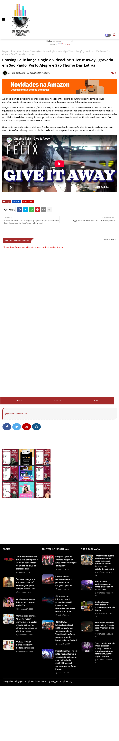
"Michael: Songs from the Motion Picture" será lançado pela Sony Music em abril (26, 584)
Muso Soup (22, 51)
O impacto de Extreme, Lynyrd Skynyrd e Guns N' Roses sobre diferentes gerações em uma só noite (65, 604)
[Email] (43, 209)
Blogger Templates (24, 681)
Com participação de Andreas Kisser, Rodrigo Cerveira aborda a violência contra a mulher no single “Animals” (105, 650)
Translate (67, 44)
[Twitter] (25, 209)
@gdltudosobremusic (15, 413)
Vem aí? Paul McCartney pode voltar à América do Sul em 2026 (104, 585)
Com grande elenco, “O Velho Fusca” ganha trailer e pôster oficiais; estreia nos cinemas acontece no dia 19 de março (26, 623)
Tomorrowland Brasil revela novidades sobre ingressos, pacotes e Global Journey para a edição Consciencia (104, 562)
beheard (16, 201)
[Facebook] (19, 209)
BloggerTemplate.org (61, 681)
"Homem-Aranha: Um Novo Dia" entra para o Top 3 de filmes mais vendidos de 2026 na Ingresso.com (27, 562)
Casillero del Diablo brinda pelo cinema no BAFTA (25, 602)
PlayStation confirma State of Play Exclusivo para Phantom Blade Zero (105, 626)
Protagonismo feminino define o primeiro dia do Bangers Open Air (63, 581)
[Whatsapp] (31, 209)
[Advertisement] (59, 336)
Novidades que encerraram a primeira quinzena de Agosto (105, 606)
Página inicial (8, 51)
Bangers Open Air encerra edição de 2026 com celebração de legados (66, 561)
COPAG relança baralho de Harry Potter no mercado (25, 644)
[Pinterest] (37, 209)
